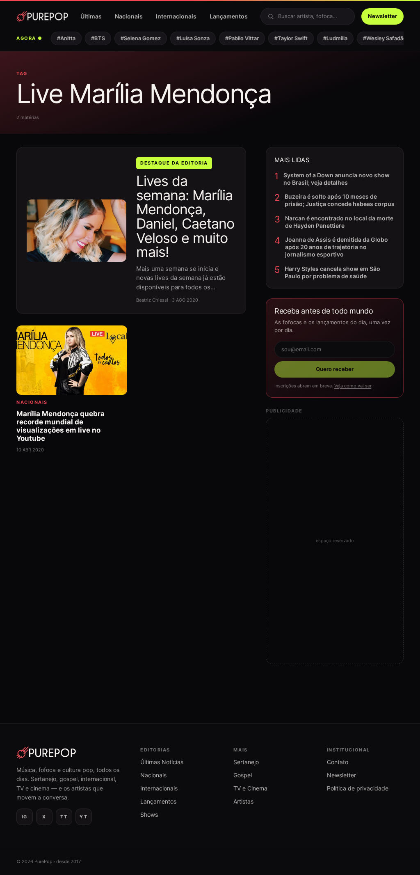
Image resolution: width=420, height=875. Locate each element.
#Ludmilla (331, 38)
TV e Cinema (250, 788)
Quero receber (335, 369)
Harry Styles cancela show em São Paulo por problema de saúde (332, 272)
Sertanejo (246, 761)
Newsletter (382, 16)
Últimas (91, 16)
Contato (337, 761)
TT (63, 817)
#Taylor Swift (286, 38)
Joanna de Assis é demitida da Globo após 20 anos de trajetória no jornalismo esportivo (336, 247)
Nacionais (129, 16)
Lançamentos (229, 16)
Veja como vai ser (352, 386)
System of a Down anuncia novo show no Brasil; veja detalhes (336, 179)
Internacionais (176, 16)
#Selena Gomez (136, 38)
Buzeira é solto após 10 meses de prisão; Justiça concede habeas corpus (340, 200)
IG (24, 817)
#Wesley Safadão (380, 38)
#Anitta (61, 38)
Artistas (243, 801)
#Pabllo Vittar (237, 38)
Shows (149, 814)
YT (83, 817)
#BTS (93, 38)
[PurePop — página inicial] (42, 16)
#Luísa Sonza (188, 38)
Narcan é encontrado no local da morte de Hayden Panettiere (339, 222)
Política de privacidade (357, 788)
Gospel (242, 775)
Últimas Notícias (161, 761)
